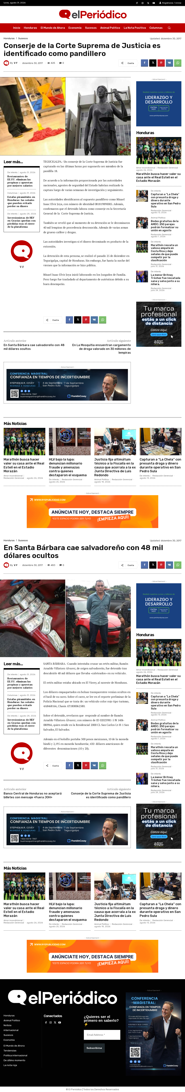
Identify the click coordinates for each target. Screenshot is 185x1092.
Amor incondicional (145, 168)
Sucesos (23, 38)
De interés (12, 172)
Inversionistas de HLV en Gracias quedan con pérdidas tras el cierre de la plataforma (21, 222)
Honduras (9, 38)
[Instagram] (142, 3)
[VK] (169, 63)
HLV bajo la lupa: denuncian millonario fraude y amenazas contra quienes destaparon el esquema (68, 467)
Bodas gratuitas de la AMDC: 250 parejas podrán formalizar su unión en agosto (164, 226)
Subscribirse (94, 1048)
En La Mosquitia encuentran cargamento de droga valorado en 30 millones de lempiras (101, 348)
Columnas (12, 193)
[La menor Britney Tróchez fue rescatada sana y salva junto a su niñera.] (142, 276)
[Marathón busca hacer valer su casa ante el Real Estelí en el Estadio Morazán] (158, 150)
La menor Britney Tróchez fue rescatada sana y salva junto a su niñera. (165, 279)
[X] (148, 3)
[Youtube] (154, 3)
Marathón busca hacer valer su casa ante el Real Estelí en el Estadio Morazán (158, 177)
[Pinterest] (161, 63)
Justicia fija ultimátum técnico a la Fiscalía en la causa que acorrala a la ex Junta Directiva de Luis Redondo (115, 467)
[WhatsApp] (177, 63)
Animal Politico (158, 218)
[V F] (7, 63)
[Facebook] (137, 3)
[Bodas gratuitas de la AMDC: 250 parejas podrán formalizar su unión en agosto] (142, 223)
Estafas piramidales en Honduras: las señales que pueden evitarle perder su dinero (21, 201)
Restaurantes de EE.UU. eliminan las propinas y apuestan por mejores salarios (20, 181)
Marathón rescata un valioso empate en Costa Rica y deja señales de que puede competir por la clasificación (164, 253)
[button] (169, 27)
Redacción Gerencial (168, 168)
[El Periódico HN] (92, 14)
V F (16, 63)
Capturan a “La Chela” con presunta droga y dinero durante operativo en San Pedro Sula (166, 200)
